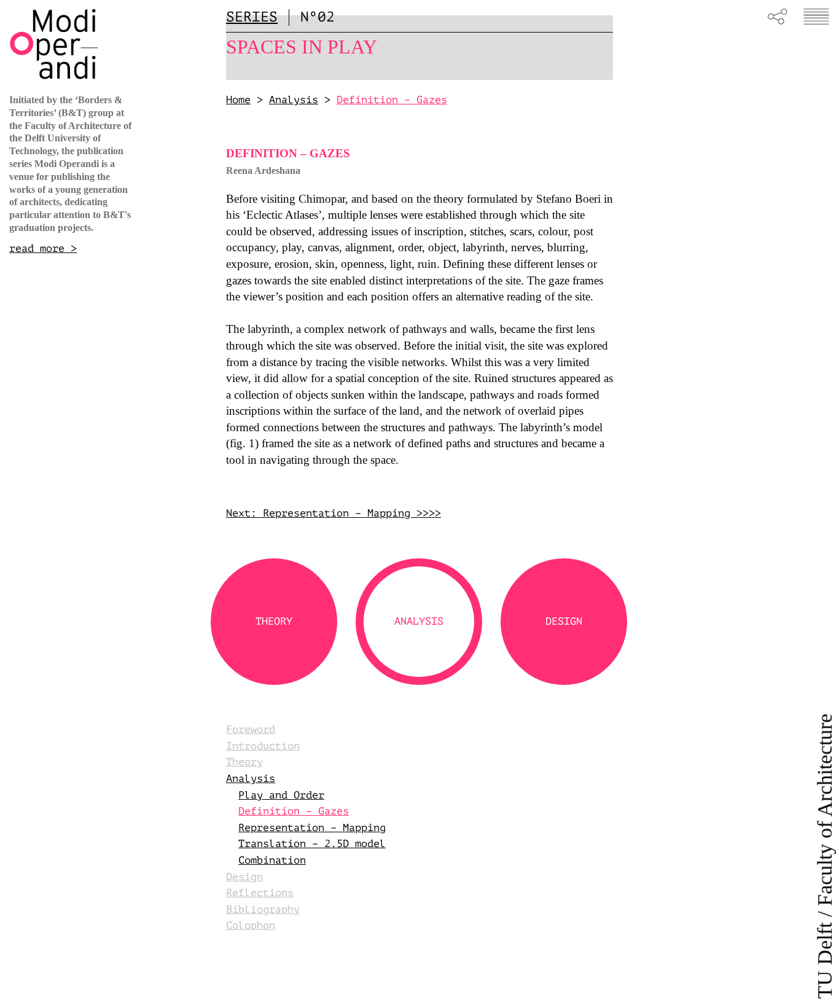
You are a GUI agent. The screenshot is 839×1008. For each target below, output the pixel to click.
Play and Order (281, 795)
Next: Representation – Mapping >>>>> (336, 513)
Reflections (260, 893)
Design (244, 877)
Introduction (263, 746)
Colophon (250, 925)
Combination (272, 860)
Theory (244, 762)
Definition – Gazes (293, 811)
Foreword (250, 729)
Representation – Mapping (312, 828)
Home (238, 100)
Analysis (293, 100)
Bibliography (263, 909)
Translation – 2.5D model (312, 844)
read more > (43, 248)
